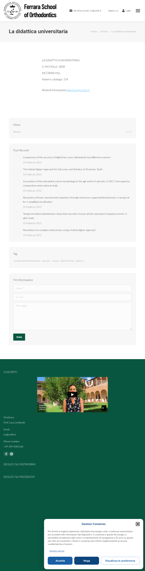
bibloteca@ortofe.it (78, 90)
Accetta (60, 560)
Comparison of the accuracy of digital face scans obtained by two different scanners (67, 157)
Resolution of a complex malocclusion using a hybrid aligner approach (59, 229)
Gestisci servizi (57, 550)
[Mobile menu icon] (137, 10)
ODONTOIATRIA (67, 261)
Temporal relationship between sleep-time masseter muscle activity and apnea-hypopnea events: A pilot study (75, 215)
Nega (86, 560)
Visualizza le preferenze (120, 560)
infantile (55, 261)
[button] (138, 524)
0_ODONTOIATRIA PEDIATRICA (27, 261)
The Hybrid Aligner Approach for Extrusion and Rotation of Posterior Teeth (63, 169)
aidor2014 (46, 261)
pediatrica (80, 261)
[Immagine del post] (16, 158)
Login (128, 10)
